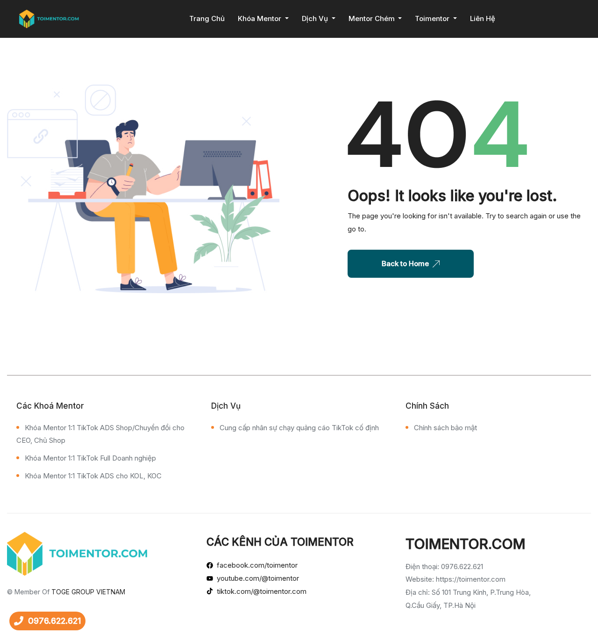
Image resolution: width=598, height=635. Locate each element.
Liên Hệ (482, 18)
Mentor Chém (373, 18)
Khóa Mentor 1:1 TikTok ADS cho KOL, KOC (93, 475)
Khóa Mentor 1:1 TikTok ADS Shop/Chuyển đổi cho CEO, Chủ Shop (100, 434)
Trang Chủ (207, 18)
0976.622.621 (54, 621)
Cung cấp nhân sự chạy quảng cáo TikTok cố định (299, 427)
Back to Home (405, 263)
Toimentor (433, 18)
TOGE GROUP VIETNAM (88, 592)
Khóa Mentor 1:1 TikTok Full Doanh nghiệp (90, 458)
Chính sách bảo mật (445, 427)
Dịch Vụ (316, 18)
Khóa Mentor (260, 18)
